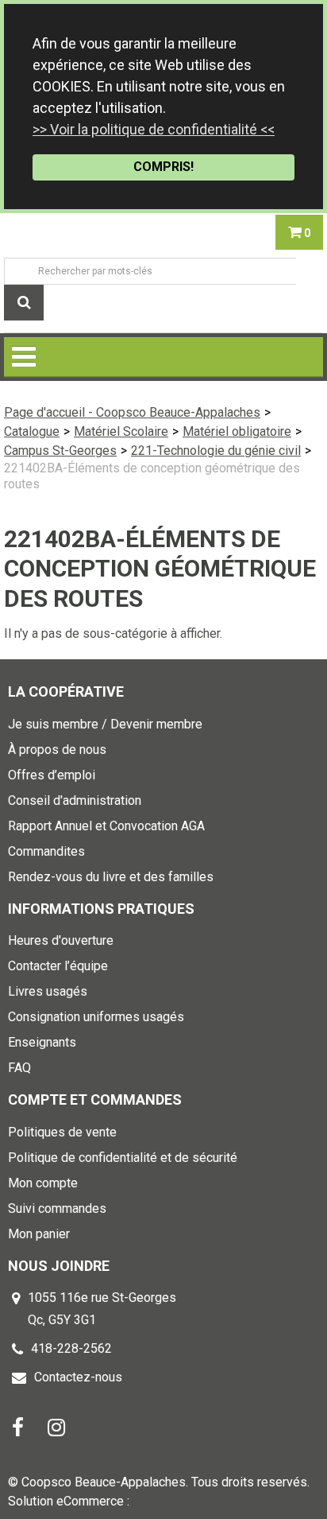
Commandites (46, 851)
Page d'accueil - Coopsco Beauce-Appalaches (132, 412)
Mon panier (39, 1233)
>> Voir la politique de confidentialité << (154, 129)
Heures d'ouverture (60, 940)
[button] (299, 232)
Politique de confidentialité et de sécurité (122, 1157)
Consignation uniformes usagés (96, 1016)
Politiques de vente (62, 1132)
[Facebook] (18, 1426)
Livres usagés (47, 991)
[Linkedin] (56, 1426)
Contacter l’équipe (58, 965)
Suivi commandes (57, 1208)
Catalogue (32, 431)
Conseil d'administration (74, 800)
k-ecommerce (171, 1501)
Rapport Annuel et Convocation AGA (106, 825)
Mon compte (43, 1183)
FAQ (19, 1067)
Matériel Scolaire (121, 431)
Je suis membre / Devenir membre (105, 724)
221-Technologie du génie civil (216, 450)
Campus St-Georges (60, 450)
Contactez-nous (78, 1377)
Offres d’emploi (51, 775)
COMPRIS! (163, 166)
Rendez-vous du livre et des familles (111, 876)
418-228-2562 (71, 1348)
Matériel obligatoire (237, 431)
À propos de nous (57, 749)
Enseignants (42, 1042)
